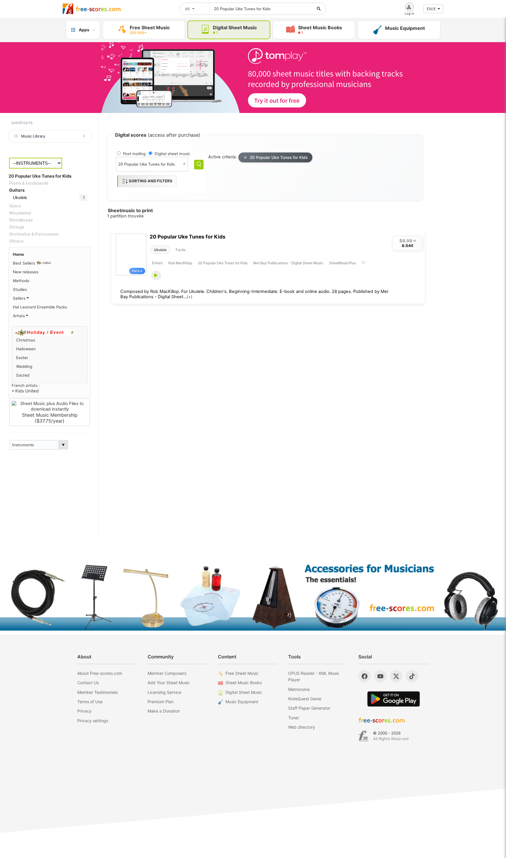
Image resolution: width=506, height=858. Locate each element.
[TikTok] (412, 676)
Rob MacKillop (180, 263)
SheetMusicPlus (342, 263)
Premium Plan (161, 701)
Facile (181, 250)
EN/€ (431, 8)
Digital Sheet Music (243, 692)
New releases (25, 272)
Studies (20, 289)
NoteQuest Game (304, 698)
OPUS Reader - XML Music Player (313, 676)
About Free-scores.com (99, 673)
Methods (21, 280)
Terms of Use (89, 701)
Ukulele (160, 250)
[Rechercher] (319, 9)
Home (18, 254)
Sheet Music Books (243, 682)
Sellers (20, 298)
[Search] (199, 164)
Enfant (157, 263)
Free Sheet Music (242, 673)
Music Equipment (241, 701)
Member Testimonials (97, 692)
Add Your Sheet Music (169, 682)
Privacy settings (92, 720)
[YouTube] (380, 676)
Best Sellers (24, 263)
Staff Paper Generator (309, 708)
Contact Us (88, 682)
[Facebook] (364, 676)
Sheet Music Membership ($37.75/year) (50, 418)
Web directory (301, 727)
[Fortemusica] (363, 736)
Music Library (33, 136)
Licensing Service (164, 692)
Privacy (84, 710)
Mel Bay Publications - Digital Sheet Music (288, 263)
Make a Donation (164, 710)
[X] (396, 676)
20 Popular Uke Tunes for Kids (278, 157)
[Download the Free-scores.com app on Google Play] (393, 699)
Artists (19, 315)
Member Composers (167, 673)
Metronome (299, 689)
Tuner (293, 717)
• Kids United (25, 391)
